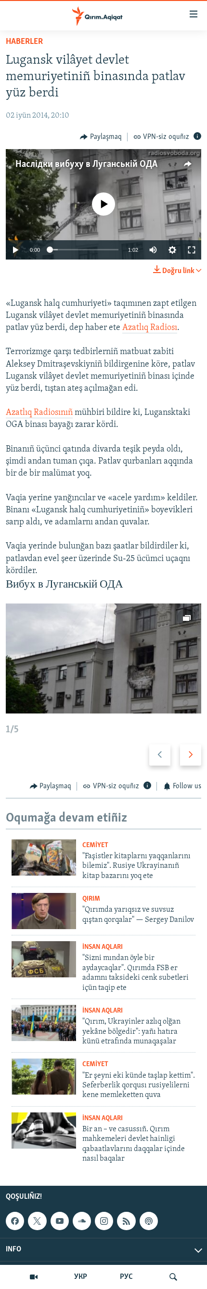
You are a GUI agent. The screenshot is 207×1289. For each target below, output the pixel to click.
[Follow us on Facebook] (15, 1221)
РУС (126, 1277)
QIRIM (91, 899)
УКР (80, 1277)
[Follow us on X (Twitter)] (37, 1221)
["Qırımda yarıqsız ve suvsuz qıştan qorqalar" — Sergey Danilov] (44, 911)
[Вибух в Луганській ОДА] (103, 658)
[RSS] (126, 1221)
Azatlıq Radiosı (149, 328)
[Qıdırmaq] (173, 1277)
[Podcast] (149, 1221)
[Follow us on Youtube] (60, 1221)
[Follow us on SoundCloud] (82, 1221)
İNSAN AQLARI (102, 947)
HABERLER (24, 42)
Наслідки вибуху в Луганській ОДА (86, 164)
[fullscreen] (191, 250)
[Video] (33, 1277)
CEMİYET (95, 845)
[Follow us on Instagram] (104, 1221)
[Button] (101, 137)
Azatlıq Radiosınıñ (39, 413)
